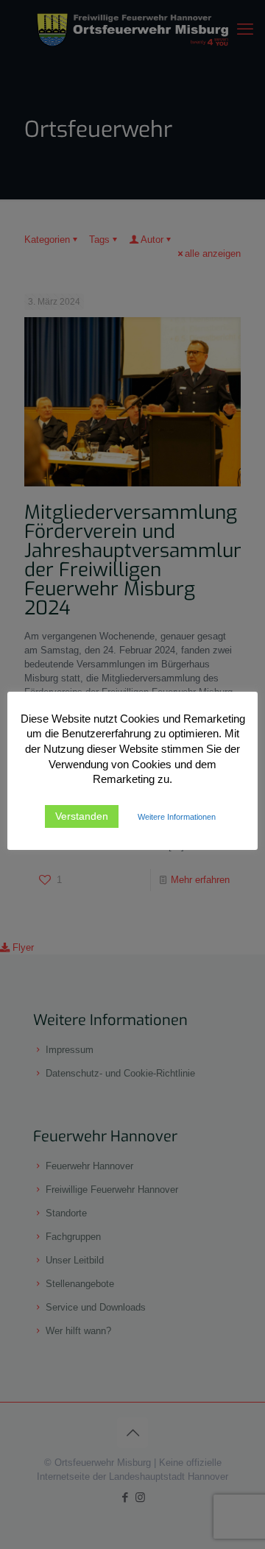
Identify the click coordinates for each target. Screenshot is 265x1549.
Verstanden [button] (81, 816)
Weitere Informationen (177, 816)
